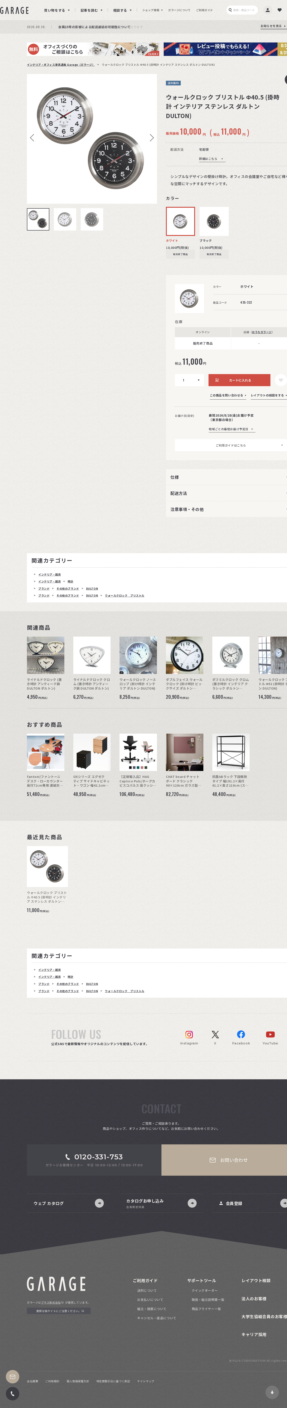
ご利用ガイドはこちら (231, 445)
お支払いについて (150, 1299)
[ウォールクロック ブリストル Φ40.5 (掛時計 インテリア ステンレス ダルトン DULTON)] (92, 139)
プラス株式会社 (51, 1302)
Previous (33, 138)
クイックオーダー (205, 1290)
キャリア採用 (253, 1334)
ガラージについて (179, 10)
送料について (147, 1290)
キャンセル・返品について (156, 1318)
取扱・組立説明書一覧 (208, 1299)
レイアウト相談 (256, 1280)
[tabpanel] (92, 139)
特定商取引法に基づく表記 (113, 1381)
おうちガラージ (262, 332)
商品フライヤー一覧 (206, 1308)
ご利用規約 (52, 1381)
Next (150, 138)
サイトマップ (145, 1381)
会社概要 (32, 1381)
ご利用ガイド (204, 10)
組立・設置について (152, 1308)
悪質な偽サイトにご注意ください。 (58, 1311)
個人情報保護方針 (78, 1381)
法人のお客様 (253, 1298)
